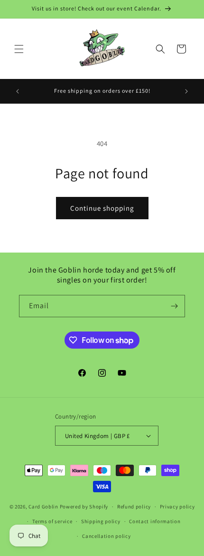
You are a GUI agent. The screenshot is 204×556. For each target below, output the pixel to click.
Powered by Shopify (84, 506)
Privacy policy (177, 506)
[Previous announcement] (17, 91)
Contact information (154, 521)
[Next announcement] (186, 91)
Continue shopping (102, 208)
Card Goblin (43, 506)
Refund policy (134, 506)
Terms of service (52, 521)
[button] (19, 49)
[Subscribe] (174, 306)
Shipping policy (101, 521)
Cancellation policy (106, 536)
